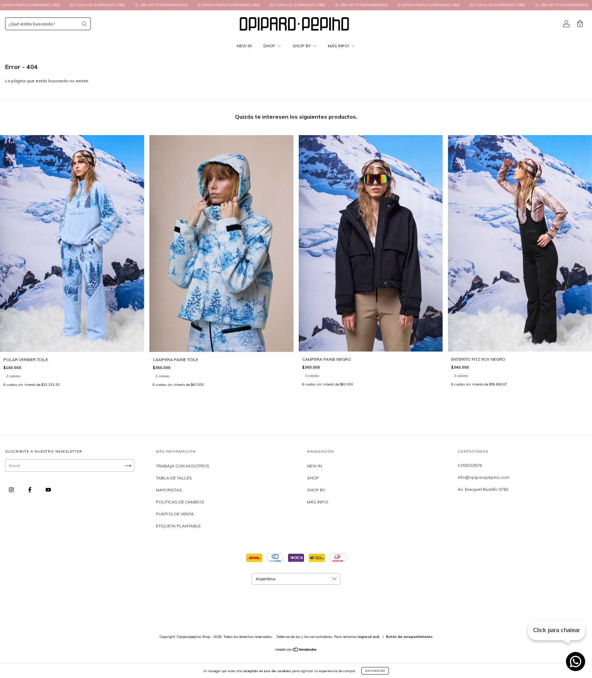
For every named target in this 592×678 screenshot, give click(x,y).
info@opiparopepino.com (483, 477)
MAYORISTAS (169, 489)
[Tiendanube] (296, 650)
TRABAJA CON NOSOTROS (182, 465)
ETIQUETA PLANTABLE (178, 525)
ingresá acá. (369, 636)
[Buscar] (84, 23)
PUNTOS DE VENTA (175, 513)
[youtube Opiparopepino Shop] (48, 489)
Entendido (375, 671)
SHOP (269, 45)
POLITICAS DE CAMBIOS (180, 501)
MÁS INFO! (339, 45)
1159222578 (470, 465)
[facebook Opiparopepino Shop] (30, 489)
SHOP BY (302, 45)
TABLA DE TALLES (174, 477)
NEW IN (244, 45)
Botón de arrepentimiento (409, 636)
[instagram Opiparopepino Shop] (11, 489)
